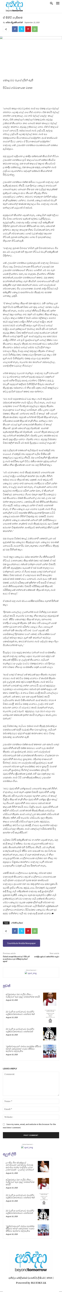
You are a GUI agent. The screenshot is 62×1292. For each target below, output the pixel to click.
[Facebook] (15, 29)
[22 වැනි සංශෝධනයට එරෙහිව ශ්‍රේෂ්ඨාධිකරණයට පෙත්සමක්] (49, 1033)
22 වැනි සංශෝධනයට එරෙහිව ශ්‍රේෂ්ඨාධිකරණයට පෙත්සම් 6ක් (20, 1013)
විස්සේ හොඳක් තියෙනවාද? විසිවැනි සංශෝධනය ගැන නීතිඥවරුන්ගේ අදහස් (16, 959)
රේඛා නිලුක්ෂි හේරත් (14, 22)
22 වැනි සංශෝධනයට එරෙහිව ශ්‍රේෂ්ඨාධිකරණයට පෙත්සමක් (20, 1030)
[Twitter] (21, 29)
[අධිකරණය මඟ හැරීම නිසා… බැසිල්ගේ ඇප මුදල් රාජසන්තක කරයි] (49, 999)
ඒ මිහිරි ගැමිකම (17, 923)
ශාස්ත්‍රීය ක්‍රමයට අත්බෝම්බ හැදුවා (46, 957)
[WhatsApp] (35, 29)
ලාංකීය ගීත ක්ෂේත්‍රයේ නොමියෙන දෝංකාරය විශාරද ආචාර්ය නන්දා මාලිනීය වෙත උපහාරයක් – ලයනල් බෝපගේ (20, 1166)
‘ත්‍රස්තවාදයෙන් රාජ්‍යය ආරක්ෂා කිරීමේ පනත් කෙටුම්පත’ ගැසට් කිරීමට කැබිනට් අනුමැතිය (23, 1048)
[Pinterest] (28, 29)
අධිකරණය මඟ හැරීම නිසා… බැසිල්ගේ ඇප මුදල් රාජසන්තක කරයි (23, 995)
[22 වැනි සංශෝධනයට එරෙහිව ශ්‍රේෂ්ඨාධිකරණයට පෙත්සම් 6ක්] (49, 1016)
